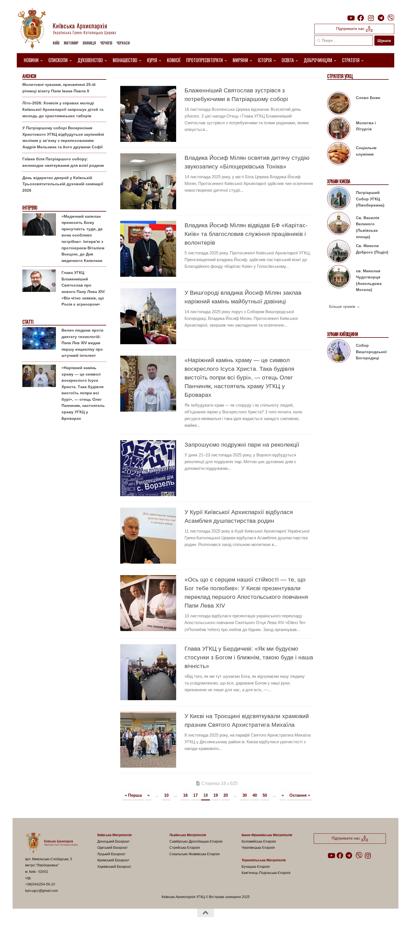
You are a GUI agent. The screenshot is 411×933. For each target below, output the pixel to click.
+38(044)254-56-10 (40, 884)
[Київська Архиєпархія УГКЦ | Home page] (71, 29)
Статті (27, 322)
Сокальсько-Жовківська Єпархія (194, 854)
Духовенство (90, 60)
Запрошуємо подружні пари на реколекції (242, 444)
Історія (265, 60)
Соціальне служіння (366, 151)
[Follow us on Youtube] (350, 18)
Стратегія (351, 60)
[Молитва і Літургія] (338, 129)
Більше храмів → (344, 306)
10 (166, 795)
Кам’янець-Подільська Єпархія (266, 873)
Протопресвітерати (204, 60)
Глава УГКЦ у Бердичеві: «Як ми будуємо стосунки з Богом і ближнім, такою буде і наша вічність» (249, 657)
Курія (152, 60)
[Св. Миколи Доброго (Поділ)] (338, 252)
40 (254, 795)
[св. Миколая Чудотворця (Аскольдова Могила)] (338, 277)
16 (185, 795)
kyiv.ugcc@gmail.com (41, 891)
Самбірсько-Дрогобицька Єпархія (196, 841)
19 (215, 795)
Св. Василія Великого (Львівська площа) (367, 227)
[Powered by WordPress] (46, 921)
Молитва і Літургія (366, 126)
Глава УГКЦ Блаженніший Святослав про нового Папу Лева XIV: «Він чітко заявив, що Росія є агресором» (83, 288)
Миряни (240, 60)
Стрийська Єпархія (184, 848)
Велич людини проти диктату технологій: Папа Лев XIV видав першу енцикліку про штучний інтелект (82, 343)
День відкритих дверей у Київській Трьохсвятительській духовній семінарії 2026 (62, 184)
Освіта (288, 60)
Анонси (29, 76)
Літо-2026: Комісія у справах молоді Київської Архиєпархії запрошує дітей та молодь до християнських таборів (62, 109)
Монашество (125, 60)
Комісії (174, 60)
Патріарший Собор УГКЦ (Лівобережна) (370, 198)
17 (195, 795)
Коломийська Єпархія (259, 841)
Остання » (299, 795)
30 (244, 795)
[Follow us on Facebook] (360, 18)
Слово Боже (368, 97)
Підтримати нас (351, 28)
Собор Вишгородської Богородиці (371, 351)
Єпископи (58, 60)
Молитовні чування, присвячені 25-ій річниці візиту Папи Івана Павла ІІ (59, 87)
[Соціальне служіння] (338, 154)
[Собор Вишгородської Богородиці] (338, 352)
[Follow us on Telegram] (380, 18)
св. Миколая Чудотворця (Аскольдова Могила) (369, 280)
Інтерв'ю (29, 208)
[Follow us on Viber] (391, 18)
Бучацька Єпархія (256, 867)
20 (225, 795)
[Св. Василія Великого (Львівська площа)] (338, 224)
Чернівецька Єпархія (258, 848)
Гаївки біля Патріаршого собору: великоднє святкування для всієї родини (63, 162)
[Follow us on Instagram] (370, 18)
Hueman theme (90, 921)
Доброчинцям (318, 60)
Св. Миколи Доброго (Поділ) (372, 248)
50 (265, 795)
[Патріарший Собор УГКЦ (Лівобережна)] (338, 199)
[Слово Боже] (338, 104)
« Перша (133, 795)
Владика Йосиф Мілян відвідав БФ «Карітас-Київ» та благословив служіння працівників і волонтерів (246, 234)
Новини (31, 60)
